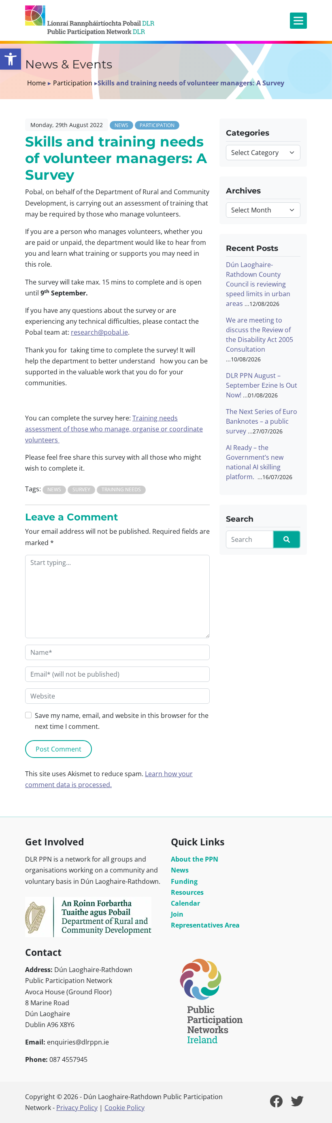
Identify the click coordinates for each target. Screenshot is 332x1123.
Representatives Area (205, 925)
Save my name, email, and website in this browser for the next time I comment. (122, 721)
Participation (72, 83)
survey (81, 489)
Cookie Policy (124, 1107)
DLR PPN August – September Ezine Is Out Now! (261, 385)
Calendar (185, 903)
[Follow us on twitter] (297, 1103)
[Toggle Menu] (298, 20)
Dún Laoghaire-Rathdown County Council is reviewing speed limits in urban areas (258, 284)
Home (36, 83)
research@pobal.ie (99, 332)
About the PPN (194, 859)
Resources (187, 892)
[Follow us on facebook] (276, 1103)
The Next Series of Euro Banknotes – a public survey (261, 421)
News (121, 125)
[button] (10, 59)
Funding (184, 881)
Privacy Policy (77, 1107)
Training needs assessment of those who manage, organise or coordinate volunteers (114, 429)
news (54, 489)
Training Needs (121, 489)
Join (177, 914)
